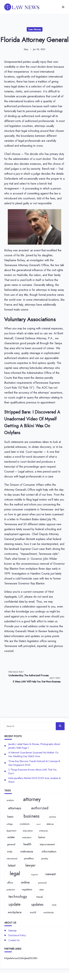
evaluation (26, 837)
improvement (47, 844)
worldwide (48, 912)
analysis (10, 800)
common (25, 824)
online (25, 882)
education (28, 830)
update (14, 904)
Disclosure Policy (17, 935)
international (12, 858)
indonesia (26, 851)
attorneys (14, 808)
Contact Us (13, 940)
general (11, 844)
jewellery (29, 858)
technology (17, 896)
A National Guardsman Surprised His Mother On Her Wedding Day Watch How (33, 754)
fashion (41, 837)
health (27, 844)
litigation (34, 874)
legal (15, 873)
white (54, 905)
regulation (27, 889)
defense (50, 824)
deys (26, 49)
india (9, 851)
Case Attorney (34, 29)
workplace (15, 912)
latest (11, 865)
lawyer (30, 865)
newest (50, 873)
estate (11, 837)
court (38, 824)
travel (40, 897)
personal (42, 882)
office (10, 882)
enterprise (43, 830)
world (33, 912)
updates (37, 904)
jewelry (44, 858)
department (11, 830)
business (31, 816)
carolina (52, 816)
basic (10, 816)
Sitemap (12, 930)
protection (11, 889)
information (49, 851)
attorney (32, 799)
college (10, 824)
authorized (39, 808)
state (41, 889)
